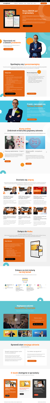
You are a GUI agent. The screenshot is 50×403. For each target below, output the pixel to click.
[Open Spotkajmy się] (23, 3)
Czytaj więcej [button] (17, 291)
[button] (39, 1)
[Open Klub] (32, 3)
